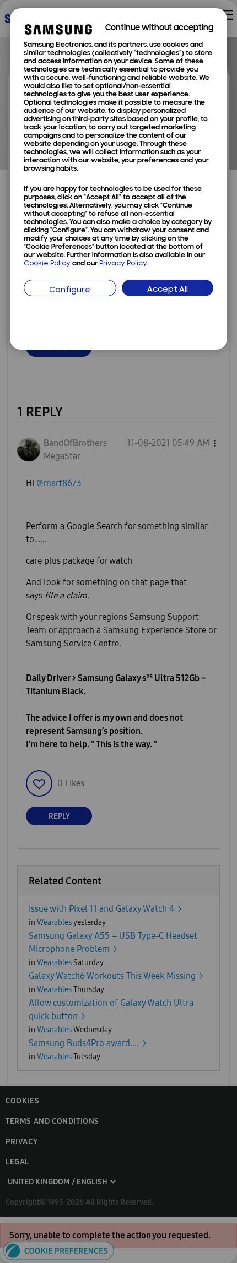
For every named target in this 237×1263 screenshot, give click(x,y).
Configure (69, 290)
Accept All (167, 290)
